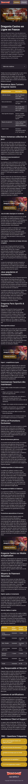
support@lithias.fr (14, 777)
